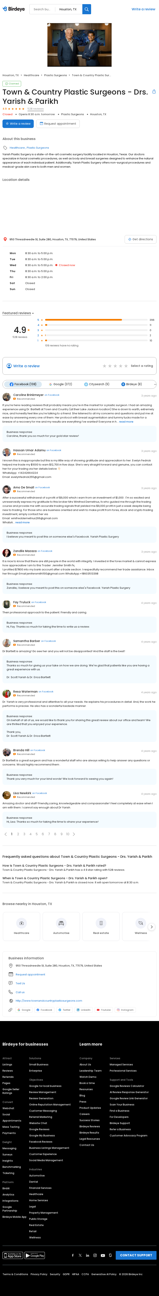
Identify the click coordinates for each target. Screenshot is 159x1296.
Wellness (35, 1237)
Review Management (42, 1092)
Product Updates (90, 1108)
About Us (85, 1064)
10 (67, 834)
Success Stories (90, 1120)
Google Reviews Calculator (127, 1086)
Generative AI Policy (104, 1274)
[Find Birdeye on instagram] (95, 1255)
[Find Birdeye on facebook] (73, 1255)
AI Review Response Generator (129, 1092)
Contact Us (87, 1145)
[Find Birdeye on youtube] (103, 1255)
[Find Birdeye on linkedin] (87, 1255)
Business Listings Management (49, 1148)
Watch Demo (88, 1077)
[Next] (151, 927)
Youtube (106, 1010)
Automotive (37, 1175)
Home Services (38, 1200)
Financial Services (40, 1188)
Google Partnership (9, 1208)
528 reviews (36, 109)
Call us (20, 992)
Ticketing (8, 1173)
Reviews (7, 1070)
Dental (33, 1181)
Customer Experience (43, 1154)
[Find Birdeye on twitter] (80, 1255)
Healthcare (31, 75)
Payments (9, 1133)
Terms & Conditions (15, 1274)
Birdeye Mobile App (14, 1217)
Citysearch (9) (99, 384)
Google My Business (42, 1135)
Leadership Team (91, 1070)
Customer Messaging (43, 1110)
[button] (74, 834)
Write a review (143, 9)
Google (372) (62, 384)
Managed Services (121, 1064)
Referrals (8, 1077)
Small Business (38, 1064)
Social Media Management (46, 1160)
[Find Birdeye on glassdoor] (110, 1255)
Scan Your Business (122, 1104)
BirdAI (6, 1188)
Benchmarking (11, 1167)
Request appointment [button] (30, 974)
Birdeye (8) (134, 384)
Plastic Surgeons (55, 75)
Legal (32, 1206)
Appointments (11, 1120)
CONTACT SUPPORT (136, 1255)
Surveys (7, 1154)
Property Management (43, 1212)
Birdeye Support (120, 1123)
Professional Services (123, 1070)
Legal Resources (90, 1139)
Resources (86, 1089)
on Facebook (52, 395)
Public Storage (38, 1219)
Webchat (8, 1108)
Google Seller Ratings (10, 1091)
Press (83, 1101)
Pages (6, 1083)
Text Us (20, 983)
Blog (82, 1095)
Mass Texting (10, 1127)
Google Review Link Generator (129, 1098)
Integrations (10, 1200)
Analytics (8, 1194)
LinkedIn (85, 1010)
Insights (7, 1160)
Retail (32, 1231)
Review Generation (41, 1098)
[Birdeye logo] (14, 9)
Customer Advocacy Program (128, 1135)
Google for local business (45, 1086)
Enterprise (35, 1070)
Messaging (9, 1148)
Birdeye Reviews (90, 1126)
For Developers (119, 1117)
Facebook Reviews (40, 1141)
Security (55, 1274)
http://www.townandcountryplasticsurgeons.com (49, 1001)
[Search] (86, 9)
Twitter (66, 1010)
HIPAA (75, 1274)
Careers (85, 1114)
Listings (7, 1064)
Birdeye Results (89, 1132)
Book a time (87, 1083)
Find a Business (119, 1110)
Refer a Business (120, 1129)
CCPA (85, 1274)
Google (26, 1010)
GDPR (66, 1274)
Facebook (46, 1010)
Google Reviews (39, 1129)
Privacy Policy (39, 1274)
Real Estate (36, 1225)
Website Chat (38, 1123)
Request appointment (60, 124)
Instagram (127, 1010)
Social (6, 1114)
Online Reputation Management (50, 1104)
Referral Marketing (40, 1117)
